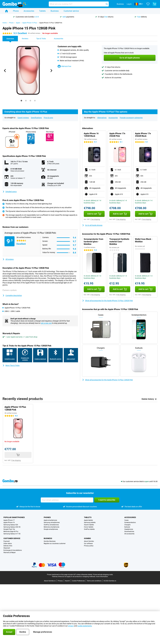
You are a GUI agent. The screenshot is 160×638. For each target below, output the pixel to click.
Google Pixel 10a (9, 529)
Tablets (42, 11)
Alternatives (101, 118)
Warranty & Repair (10, 552)
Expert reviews (23, 118)
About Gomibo (89, 541)
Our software (88, 543)
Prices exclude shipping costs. (103, 574)
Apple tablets (88, 520)
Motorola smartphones (51, 527)
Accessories (29, 11)
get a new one (46, 323)
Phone (16, 11)
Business (55, 11)
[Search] (107, 4)
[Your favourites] (148, 4)
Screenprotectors (130, 522)
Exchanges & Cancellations (13, 550)
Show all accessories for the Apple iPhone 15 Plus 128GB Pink (109, 301)
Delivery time (8, 546)
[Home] (6, 11)
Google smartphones (51, 529)
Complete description (14, 295)
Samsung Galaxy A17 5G (12, 534)
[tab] (21, 100)
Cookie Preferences (78, 581)
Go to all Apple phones (93, 225)
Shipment (7, 548)
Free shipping (95, 219)
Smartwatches (129, 531)
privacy (71, 626)
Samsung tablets (90, 522)
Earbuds (127, 527)
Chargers (127, 525)
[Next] (51, 70)
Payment (7, 541)
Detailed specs (11, 192)
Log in (129, 4)
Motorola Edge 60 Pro (11, 531)
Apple (18, 23)
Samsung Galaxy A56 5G (12, 527)
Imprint (67, 581)
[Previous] (5, 70)
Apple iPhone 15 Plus (29, 23)
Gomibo (87, 538)
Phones (47, 517)
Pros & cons (48, 118)
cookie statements (85, 626)
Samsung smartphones (52, 522)
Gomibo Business (50, 541)
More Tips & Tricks (13, 365)
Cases (126, 520)
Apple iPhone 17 (9, 520)
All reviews (10, 259)
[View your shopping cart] (155, 4)
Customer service (71, 11)
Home (4, 23)
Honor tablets (88, 527)
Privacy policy (88, 546)
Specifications (36, 118)
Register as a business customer (55, 543)
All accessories (129, 534)
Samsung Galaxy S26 (11, 525)
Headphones (128, 529)
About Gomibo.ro (50, 581)
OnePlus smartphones (51, 525)
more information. (102, 576)
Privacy (60, 581)
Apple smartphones (50, 520)
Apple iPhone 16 (9, 522)
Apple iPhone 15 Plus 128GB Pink (50, 23)
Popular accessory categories (131, 118)
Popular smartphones (14, 517)
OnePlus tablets (89, 529)
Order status (8, 543)
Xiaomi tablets (89, 525)
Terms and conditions (94, 581)
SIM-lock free (66, 66)
